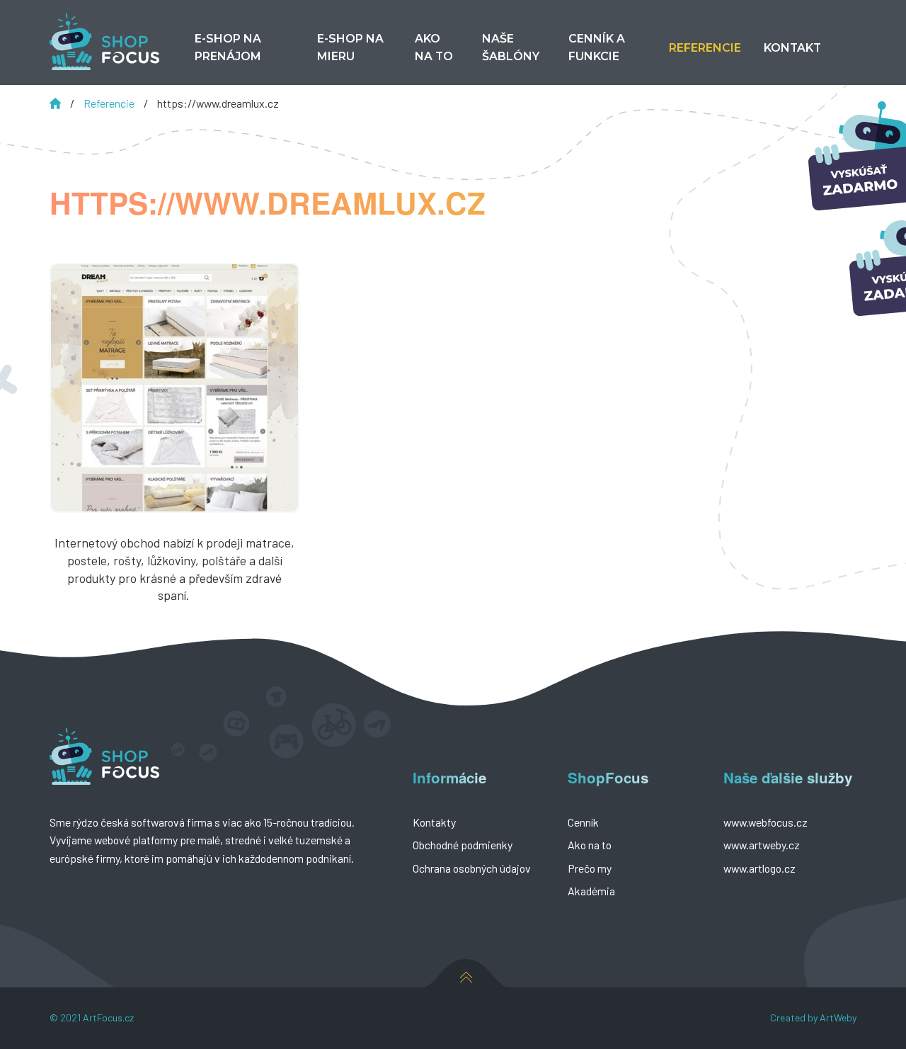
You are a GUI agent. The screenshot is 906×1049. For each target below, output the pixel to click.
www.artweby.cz (761, 844)
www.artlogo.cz (759, 868)
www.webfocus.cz (765, 822)
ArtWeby (838, 1017)
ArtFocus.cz (108, 1017)
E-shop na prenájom (228, 47)
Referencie (110, 103)
